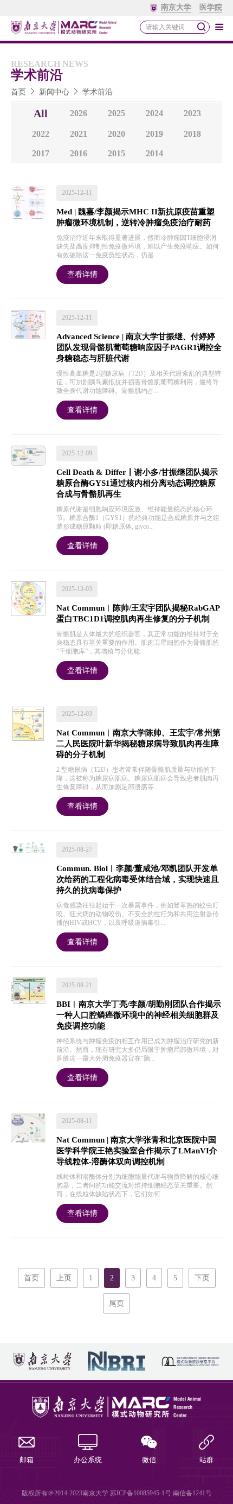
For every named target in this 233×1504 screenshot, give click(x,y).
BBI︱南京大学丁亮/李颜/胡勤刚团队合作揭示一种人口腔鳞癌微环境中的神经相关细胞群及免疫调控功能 (138, 1015)
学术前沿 (97, 92)
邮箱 (27, 1460)
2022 (40, 133)
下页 (202, 1278)
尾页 (116, 1303)
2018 (192, 133)
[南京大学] (42, 1362)
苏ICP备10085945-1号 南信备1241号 (161, 1493)
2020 (116, 133)
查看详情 (82, 274)
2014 (154, 153)
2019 (154, 133)
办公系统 (88, 1460)
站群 (206, 1460)
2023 (192, 113)
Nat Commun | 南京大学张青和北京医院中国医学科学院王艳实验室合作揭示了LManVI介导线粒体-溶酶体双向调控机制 (136, 1150)
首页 (18, 92)
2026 (78, 113)
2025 (116, 113)
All (41, 113)
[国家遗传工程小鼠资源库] (190, 1361)
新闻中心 (54, 92)
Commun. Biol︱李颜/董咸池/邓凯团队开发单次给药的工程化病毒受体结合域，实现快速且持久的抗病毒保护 (137, 879)
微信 (149, 1460)
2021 (78, 133)
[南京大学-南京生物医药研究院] (117, 1361)
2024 (154, 113)
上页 (64, 1278)
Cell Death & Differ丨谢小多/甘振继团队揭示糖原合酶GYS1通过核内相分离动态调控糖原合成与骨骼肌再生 (137, 483)
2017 (40, 153)
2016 (78, 153)
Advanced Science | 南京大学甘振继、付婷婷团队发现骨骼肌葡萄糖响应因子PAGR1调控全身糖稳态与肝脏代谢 (139, 347)
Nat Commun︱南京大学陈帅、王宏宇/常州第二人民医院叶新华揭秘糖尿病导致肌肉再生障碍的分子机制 (138, 743)
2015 (116, 153)
